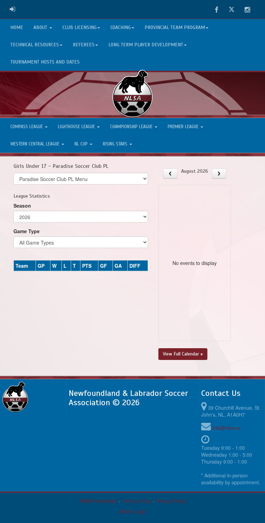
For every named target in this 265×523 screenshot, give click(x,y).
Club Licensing (79, 27)
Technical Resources (34, 45)
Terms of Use (136, 500)
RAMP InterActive (98, 500)
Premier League (184, 127)
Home (16, 27)
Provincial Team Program (175, 27)
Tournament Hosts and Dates (45, 62)
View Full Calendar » (183, 354)
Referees (84, 45)
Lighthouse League (77, 127)
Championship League (132, 127)
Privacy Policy (171, 500)
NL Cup (82, 144)
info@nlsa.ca (226, 427)
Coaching (120, 27)
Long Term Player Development (145, 45)
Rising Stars (116, 144)
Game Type (26, 231)
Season (22, 205)
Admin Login (132, 511)
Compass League (27, 127)
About (41, 27)
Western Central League (35, 144)
